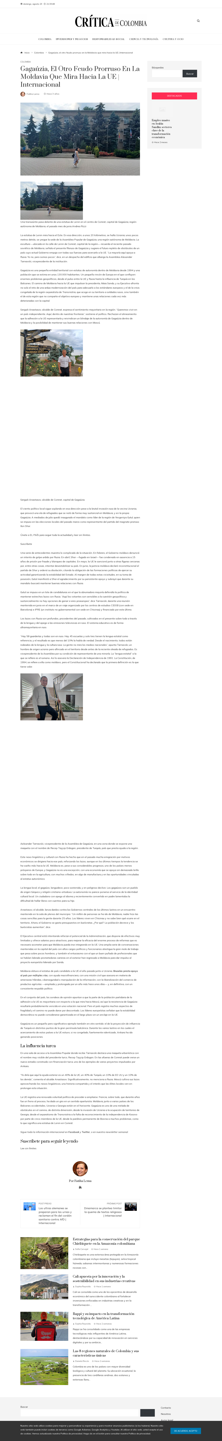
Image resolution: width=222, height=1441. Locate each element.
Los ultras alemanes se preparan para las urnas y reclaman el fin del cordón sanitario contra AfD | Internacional (55, 1213)
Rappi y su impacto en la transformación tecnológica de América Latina (103, 1316)
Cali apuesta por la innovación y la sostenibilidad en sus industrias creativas (104, 1278)
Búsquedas (158, 67)
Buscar (190, 73)
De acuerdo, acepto (185, 1430)
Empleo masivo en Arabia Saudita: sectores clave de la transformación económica (162, 129)
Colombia (25, 62)
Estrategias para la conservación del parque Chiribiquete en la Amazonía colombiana (106, 1241)
